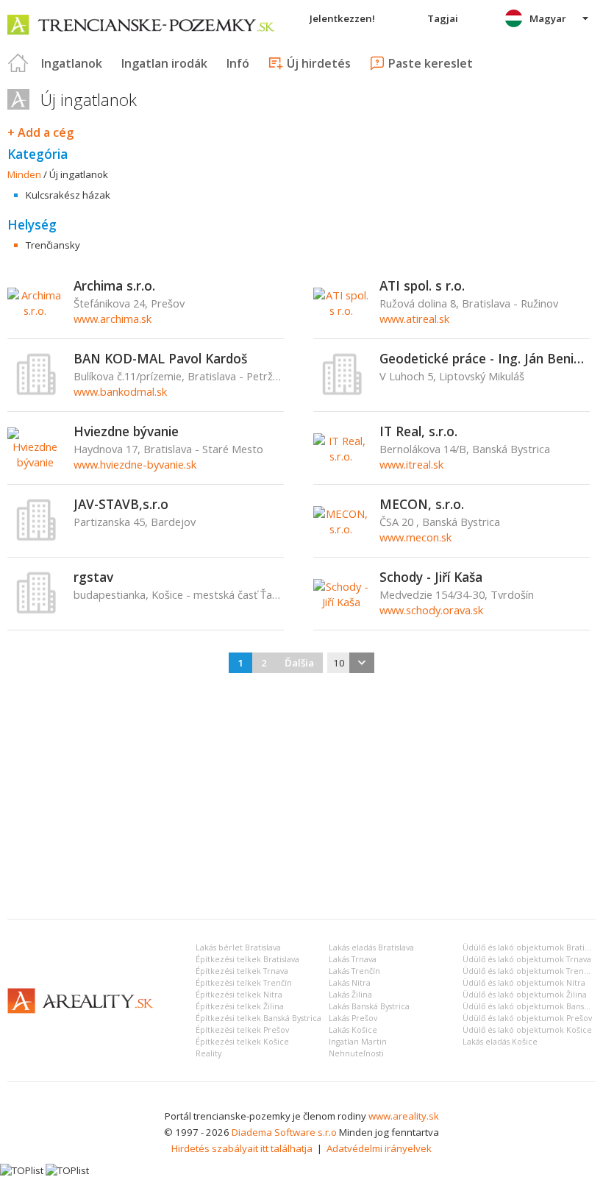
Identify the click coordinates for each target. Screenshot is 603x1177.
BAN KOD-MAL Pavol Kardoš (160, 358)
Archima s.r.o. (114, 285)
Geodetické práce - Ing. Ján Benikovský (484, 358)
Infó (237, 63)
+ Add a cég (40, 132)
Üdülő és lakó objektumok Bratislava (532, 947)
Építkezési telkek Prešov (242, 1030)
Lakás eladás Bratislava (371, 947)
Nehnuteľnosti (356, 1053)
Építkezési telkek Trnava (242, 971)
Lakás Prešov (353, 1018)
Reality (208, 1053)
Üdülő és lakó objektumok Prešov (527, 1018)
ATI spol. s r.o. (422, 285)
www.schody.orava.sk (431, 609)
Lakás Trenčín (354, 971)
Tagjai (442, 18)
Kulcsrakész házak (68, 195)
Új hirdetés (319, 63)
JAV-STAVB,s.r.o (121, 504)
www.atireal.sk (414, 318)
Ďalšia (299, 662)
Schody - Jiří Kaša (430, 577)
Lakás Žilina (350, 994)
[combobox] (350, 662)
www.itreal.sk (411, 464)
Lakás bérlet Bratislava (238, 947)
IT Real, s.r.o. (418, 431)
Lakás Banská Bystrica (369, 1006)
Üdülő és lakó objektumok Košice (527, 1030)
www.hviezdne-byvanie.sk (135, 464)
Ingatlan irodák (164, 63)
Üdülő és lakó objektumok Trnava (527, 959)
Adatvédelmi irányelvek (379, 1148)
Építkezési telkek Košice (242, 1041)
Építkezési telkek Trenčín (244, 983)
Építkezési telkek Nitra (239, 994)
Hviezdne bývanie (126, 431)
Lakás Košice (353, 1030)
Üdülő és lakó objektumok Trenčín (529, 971)
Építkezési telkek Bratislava (247, 959)
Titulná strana (18, 63)
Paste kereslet (430, 63)
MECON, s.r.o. (421, 504)
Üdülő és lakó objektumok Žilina (525, 994)
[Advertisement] (301, 797)
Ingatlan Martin (358, 1041)
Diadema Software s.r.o (284, 1132)
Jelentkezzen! (342, 18)
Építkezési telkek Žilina (240, 1006)
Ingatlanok (71, 63)
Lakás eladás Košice (500, 1041)
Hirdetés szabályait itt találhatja (242, 1148)
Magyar (547, 18)
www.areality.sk (403, 1116)
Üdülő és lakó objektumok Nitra (524, 983)
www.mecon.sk (415, 537)
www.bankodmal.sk (120, 391)
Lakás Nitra (350, 983)
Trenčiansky (53, 245)
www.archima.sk (112, 318)
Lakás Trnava (353, 959)
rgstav (93, 577)
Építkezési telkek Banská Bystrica (258, 1018)
